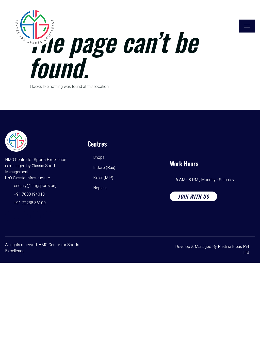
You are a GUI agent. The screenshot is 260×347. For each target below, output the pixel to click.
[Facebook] (10, 216)
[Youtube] (35, 216)
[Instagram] (23, 216)
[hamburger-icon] (247, 26)
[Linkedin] (48, 216)
